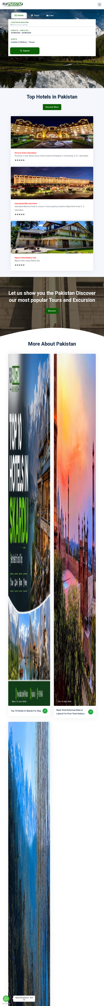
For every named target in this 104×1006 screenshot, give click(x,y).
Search (26, 51)
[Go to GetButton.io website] (6, 1003)
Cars (51, 15)
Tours (36, 15)
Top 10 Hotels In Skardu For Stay (26, 711)
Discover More (52, 107)
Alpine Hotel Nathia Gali (25, 258)
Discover (52, 311)
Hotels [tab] (21, 15)
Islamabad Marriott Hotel (26, 203)
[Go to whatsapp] (6, 998)
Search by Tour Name (16, 58)
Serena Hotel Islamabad (25, 153)
